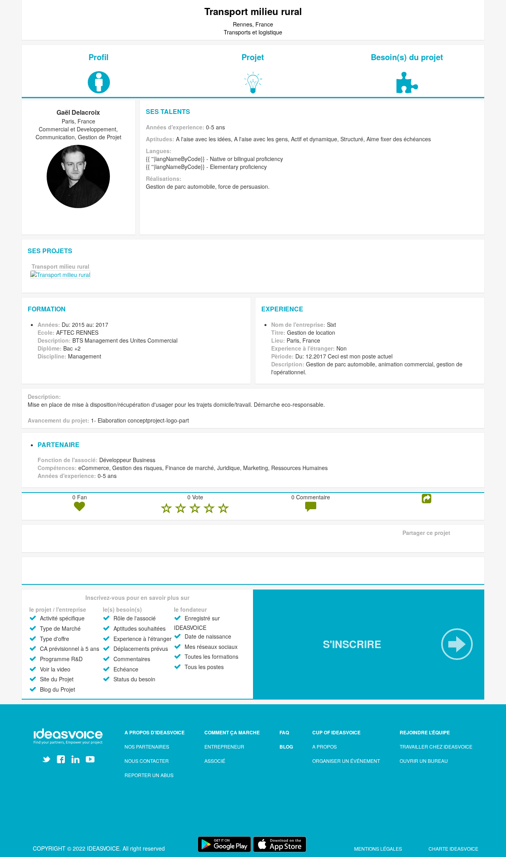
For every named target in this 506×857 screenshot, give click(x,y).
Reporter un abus (149, 775)
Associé (214, 760)
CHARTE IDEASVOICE (453, 848)
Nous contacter (147, 760)
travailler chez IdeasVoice (436, 746)
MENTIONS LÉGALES (378, 848)
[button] (368, 644)
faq (284, 732)
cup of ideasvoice (336, 732)
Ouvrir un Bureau (424, 760)
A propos (324, 746)
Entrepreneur (224, 746)
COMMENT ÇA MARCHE (232, 732)
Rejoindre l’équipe (425, 732)
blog (286, 746)
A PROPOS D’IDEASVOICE (155, 732)
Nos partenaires (147, 746)
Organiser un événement (346, 760)
